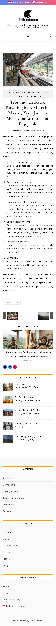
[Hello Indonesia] (28, 16)
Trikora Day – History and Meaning (27, 425)
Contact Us (9, 484)
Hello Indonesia (37, 130)
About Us (8, 478)
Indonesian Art (11, 545)
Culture (7, 532)
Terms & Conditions (13, 498)
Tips (26, 96)
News (44, 92)
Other (19, 96)
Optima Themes (36, 621)
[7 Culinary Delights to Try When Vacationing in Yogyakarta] (9, 315)
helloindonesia (16, 92)
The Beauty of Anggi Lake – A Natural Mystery (28, 438)
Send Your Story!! (12, 599)
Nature (6, 552)
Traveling (35, 96)
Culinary (7, 539)
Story (5, 565)
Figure (6, 558)
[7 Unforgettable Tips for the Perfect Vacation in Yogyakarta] (46, 315)
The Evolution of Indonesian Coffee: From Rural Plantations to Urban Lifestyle (28, 386)
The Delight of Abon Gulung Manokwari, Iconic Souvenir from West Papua (27, 399)
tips (17, 303)
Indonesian (33, 92)
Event (6, 586)
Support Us (9, 511)
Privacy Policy (10, 491)
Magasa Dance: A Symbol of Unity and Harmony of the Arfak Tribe (27, 412)
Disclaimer (8, 504)
